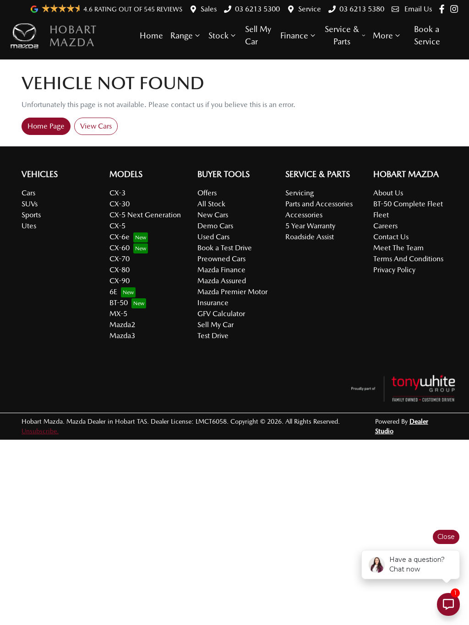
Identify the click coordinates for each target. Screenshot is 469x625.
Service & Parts (342, 35)
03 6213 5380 (361, 9)
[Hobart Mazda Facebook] (443, 9)
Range (181, 35)
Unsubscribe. (40, 431)
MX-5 (118, 313)
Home (151, 35)
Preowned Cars (221, 258)
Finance (294, 35)
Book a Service (427, 35)
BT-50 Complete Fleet (408, 203)
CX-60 (119, 247)
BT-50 (118, 302)
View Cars (96, 126)
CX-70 (119, 258)
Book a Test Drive (224, 247)
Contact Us (391, 236)
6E (113, 291)
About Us (388, 193)
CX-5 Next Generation (145, 214)
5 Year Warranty (310, 225)
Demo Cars (215, 225)
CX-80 (119, 269)
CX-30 (119, 203)
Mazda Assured (221, 280)
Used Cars (213, 236)
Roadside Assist (309, 236)
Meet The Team (398, 247)
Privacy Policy (394, 269)
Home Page (46, 126)
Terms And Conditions (408, 258)
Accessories (303, 214)
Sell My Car (258, 35)
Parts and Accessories (319, 203)
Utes (29, 225)
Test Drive (213, 335)
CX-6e (119, 236)
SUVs (30, 203)
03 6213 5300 (257, 9)
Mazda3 (122, 335)
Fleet (381, 214)
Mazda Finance (221, 269)
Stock (218, 35)
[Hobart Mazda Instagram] (456, 9)
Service (309, 9)
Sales (209, 9)
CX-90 (119, 280)
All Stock (211, 203)
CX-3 (117, 193)
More (383, 35)
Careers (385, 225)
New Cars (212, 214)
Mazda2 (122, 324)
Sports (31, 214)
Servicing (299, 193)
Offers (207, 193)
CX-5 (117, 225)
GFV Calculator (221, 313)
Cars (28, 193)
